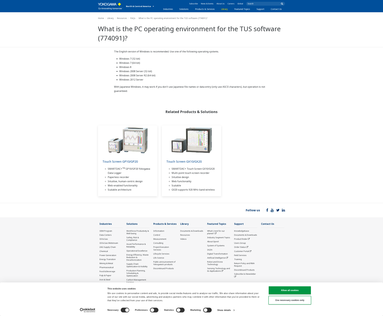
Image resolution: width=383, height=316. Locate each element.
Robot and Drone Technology (215, 263)
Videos (183, 239)
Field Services (240, 255)
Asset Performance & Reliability (136, 245)
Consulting (158, 243)
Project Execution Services (161, 248)
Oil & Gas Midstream (108, 243)
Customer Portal (241, 251)
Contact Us (276, 9)
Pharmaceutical (106, 267)
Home (101, 18)
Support (260, 9)
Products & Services (205, 9)
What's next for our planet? (216, 232)
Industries (168, 9)
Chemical (103, 251)
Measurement (159, 239)
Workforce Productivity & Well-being (137, 232)
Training (238, 259)
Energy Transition (107, 259)
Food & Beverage (107, 271)
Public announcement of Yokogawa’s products (164, 263)
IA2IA (209, 249)
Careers (231, 3)
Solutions (184, 9)
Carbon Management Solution (136, 281)
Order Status (240, 247)
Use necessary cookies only (289, 300)
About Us (220, 3)
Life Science (158, 257)
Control (156, 235)
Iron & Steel (104, 279)
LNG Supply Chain (107, 247)
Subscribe (193, 3)
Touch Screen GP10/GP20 (120, 161)
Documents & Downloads (191, 231)
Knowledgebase (241, 231)
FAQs (132, 18)
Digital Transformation (217, 253)
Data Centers (105, 235)
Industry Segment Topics (218, 237)
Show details (224, 310)
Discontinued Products (163, 268)
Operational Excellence (136, 250)
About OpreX (213, 241)
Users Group (240, 243)
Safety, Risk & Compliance (132, 238)
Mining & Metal (106, 263)
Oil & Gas (103, 239)
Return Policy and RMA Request (244, 264)
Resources (122, 18)
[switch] (154, 310)
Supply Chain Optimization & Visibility (137, 265)
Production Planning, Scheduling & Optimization (135, 273)
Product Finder (240, 239)
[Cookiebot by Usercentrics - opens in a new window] (88, 310)
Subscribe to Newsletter (245, 274)
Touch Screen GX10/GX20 (184, 161)
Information (158, 231)
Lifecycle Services (161, 253)
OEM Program (105, 231)
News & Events (207, 3)
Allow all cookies (290, 290)
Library (224, 9)
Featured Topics (242, 9)
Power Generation (107, 255)
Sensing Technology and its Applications (218, 269)
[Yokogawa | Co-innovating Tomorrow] (110, 6)
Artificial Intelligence (216, 257)
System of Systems (216, 245)
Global (240, 3)
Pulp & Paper (105, 275)
